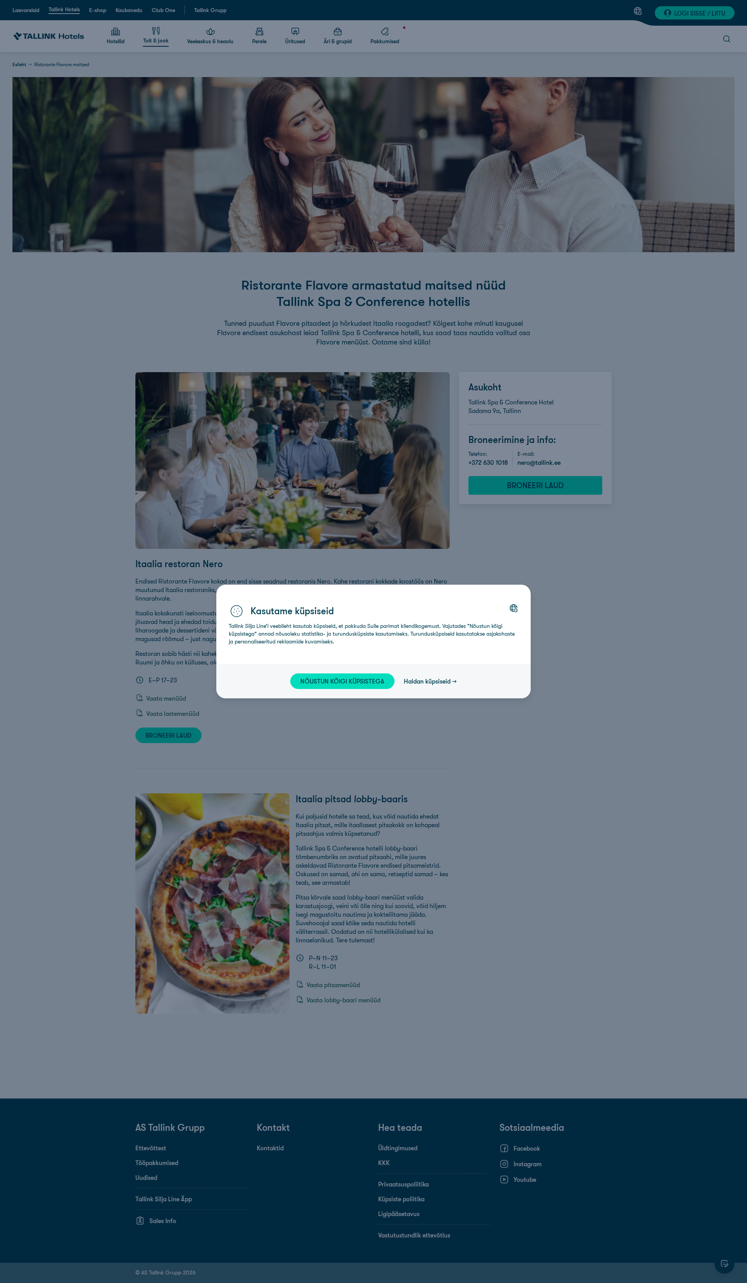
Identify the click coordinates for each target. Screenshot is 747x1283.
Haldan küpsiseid (427, 681)
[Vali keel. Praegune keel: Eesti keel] (513, 608)
